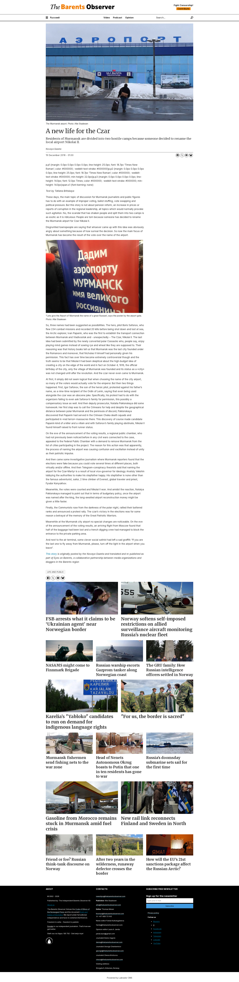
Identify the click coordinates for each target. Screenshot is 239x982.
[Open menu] (47, 18)
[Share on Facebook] (178, 155)
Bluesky (156, 921)
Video (106, 17)
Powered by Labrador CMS (119, 978)
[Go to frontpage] (83, 7)
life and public (55, 572)
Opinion (129, 17)
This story (52, 554)
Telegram (157, 936)
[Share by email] (186, 155)
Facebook (157, 929)
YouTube (156, 943)
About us (50, 905)
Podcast (117, 17)
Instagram (157, 932)
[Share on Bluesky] (191, 155)
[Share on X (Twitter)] (182, 155)
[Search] (192, 18)
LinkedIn (156, 940)
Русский (55, 17)
